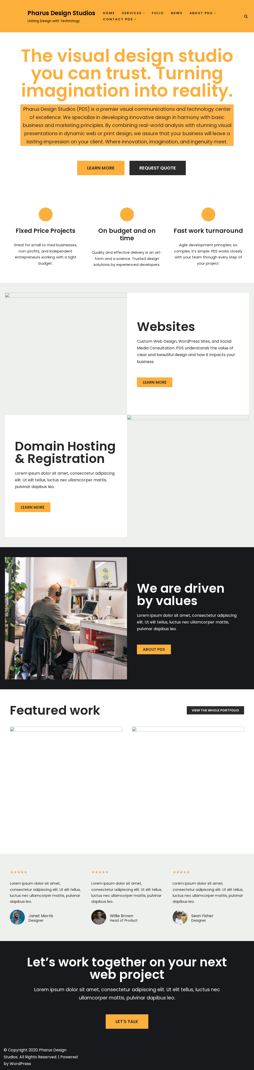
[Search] (246, 16)
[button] (144, 13)
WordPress (20, 1064)
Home (109, 13)
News (177, 13)
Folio (158, 13)
